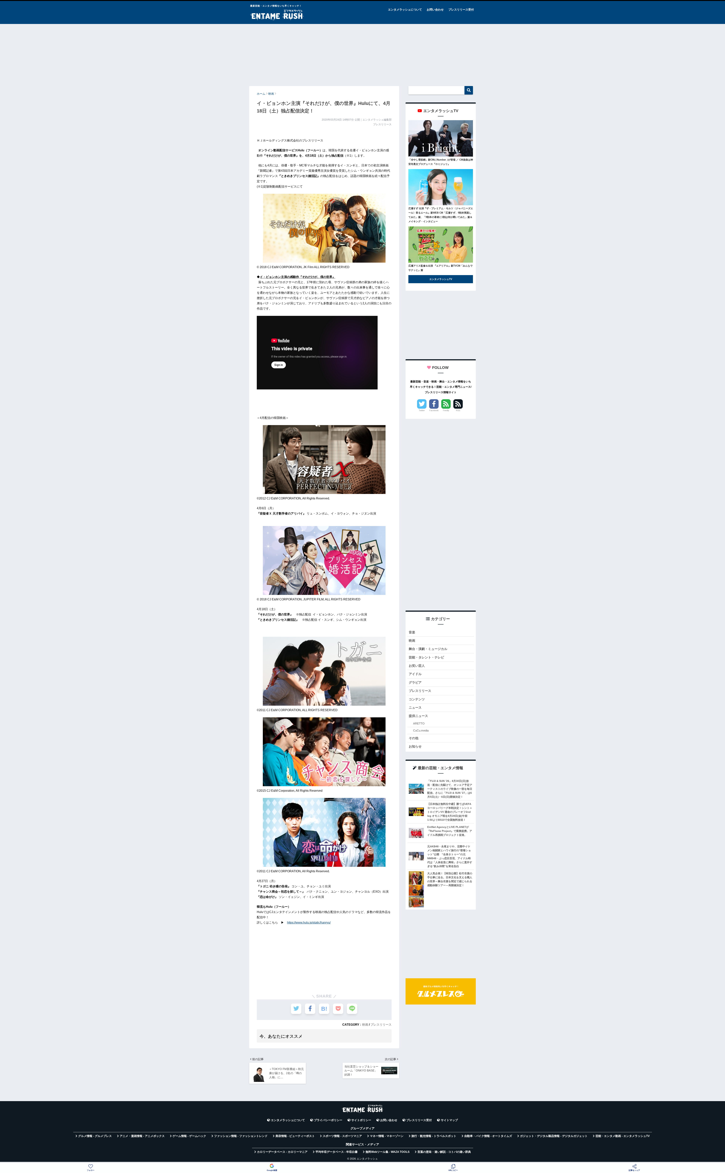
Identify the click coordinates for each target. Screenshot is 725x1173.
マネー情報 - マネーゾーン (386, 1136)
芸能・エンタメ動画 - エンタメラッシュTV (622, 1136)
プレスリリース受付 (461, 9)
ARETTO (419, 723)
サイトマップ (449, 1120)
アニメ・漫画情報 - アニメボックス (142, 1136)
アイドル (415, 674)
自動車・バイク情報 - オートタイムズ (488, 1136)
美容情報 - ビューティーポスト (295, 1136)
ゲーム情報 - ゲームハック (189, 1136)
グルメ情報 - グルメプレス (95, 1136)
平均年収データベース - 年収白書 (336, 1151)
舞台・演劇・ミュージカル (428, 649)
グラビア (415, 682)
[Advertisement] (362, 53)
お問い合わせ (435, 9)
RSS (458, 410)
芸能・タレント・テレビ (426, 657)
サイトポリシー (361, 1120)
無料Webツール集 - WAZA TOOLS (388, 1151)
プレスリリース (381, 1024)
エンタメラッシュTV (440, 279)
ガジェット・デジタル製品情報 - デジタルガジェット (554, 1136)
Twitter (422, 410)
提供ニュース (418, 716)
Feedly (446, 410)
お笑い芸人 (417, 666)
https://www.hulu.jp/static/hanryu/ (309, 922)
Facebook (434, 410)
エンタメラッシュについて (405, 9)
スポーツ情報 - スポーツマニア (342, 1136)
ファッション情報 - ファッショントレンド (241, 1136)
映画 (365, 1024)
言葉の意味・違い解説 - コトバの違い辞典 (444, 1151)
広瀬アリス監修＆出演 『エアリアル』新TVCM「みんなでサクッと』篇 (440, 268)
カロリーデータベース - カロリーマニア (282, 1151)
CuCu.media (421, 730)
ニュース (415, 707)
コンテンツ (417, 699)
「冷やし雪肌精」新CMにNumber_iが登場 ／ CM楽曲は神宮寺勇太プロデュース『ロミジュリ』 (440, 161)
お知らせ (415, 746)
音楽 (412, 632)
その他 (413, 738)
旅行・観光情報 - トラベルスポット (433, 1136)
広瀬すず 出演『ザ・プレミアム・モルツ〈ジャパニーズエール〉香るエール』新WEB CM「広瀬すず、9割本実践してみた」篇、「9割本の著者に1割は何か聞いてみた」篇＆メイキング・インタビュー (440, 215)
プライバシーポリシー (328, 1120)
